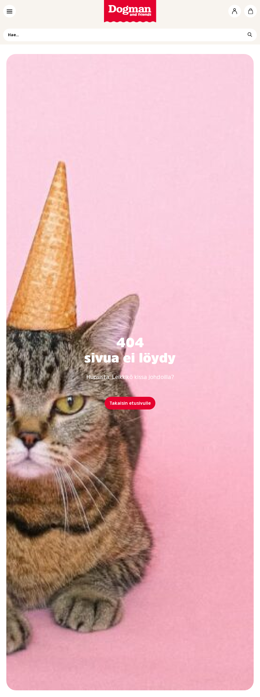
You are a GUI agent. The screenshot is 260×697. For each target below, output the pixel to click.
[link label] (130, 11)
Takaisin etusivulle (130, 403)
